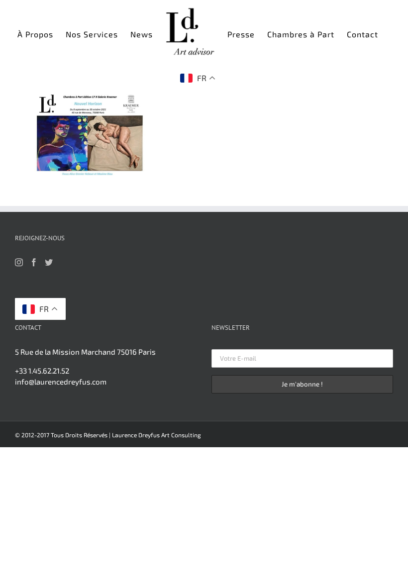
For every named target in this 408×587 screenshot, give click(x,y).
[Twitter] (49, 262)
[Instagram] (19, 262)
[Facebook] (34, 262)
